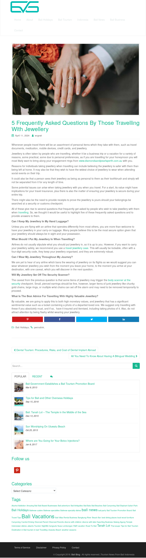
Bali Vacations (38, 516)
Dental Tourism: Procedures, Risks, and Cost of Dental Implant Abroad (56, 350)
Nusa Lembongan (65, 526)
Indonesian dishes (19, 526)
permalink (39, 327)
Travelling (44, 529)
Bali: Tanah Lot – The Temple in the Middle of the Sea (56, 412)
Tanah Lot (103, 525)
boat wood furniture (125, 517)
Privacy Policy (59, 547)
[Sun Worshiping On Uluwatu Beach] (19, 430)
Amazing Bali (32, 505)
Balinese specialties (51, 510)
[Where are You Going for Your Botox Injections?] (19, 444)
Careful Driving (27, 522)
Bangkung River (84, 517)
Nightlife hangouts (49, 526)
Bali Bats (87, 505)
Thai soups (115, 526)
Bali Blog (75, 554)
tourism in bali (33, 529)
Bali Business (117, 19)
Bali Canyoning (109, 505)
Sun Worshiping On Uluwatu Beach (45, 426)
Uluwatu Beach (54, 529)
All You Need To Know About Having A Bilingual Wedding (103, 356)
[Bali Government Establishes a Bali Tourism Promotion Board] (19, 387)
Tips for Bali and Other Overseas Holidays (49, 398)
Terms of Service (22, 547)
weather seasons (69, 529)
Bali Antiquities (77, 505)
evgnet (38, 135)
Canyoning (16, 522)
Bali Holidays (45, 19)
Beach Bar (96, 517)
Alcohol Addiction (19, 505)
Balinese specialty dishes (70, 510)
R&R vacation (79, 526)
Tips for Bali (126, 526)
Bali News (99, 19)
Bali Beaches (97, 505)
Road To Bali (91, 526)
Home (17, 19)
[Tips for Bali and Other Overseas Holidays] (19, 401)
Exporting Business (105, 522)
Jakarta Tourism (34, 526)
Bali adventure (64, 505)
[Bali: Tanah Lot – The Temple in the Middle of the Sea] (19, 415)
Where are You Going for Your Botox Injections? (53, 440)
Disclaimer (41, 547)
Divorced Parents (56, 522)
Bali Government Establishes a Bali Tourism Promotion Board (60, 383)
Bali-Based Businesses (47, 505)
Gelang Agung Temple (122, 522)
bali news (90, 509)
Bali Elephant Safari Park (126, 505)
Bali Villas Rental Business (66, 517)
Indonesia (82, 19)
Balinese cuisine (36, 510)
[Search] (136, 366)
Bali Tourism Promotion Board (119, 510)
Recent (37, 376)
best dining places (109, 517)
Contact (18, 30)
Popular (20, 376)
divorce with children (73, 522)
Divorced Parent (41, 522)
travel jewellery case (77, 248)
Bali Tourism (65, 19)
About (29, 19)
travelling (23, 212)
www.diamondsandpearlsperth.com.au (100, 160)
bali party (102, 510)
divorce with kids (89, 522)
